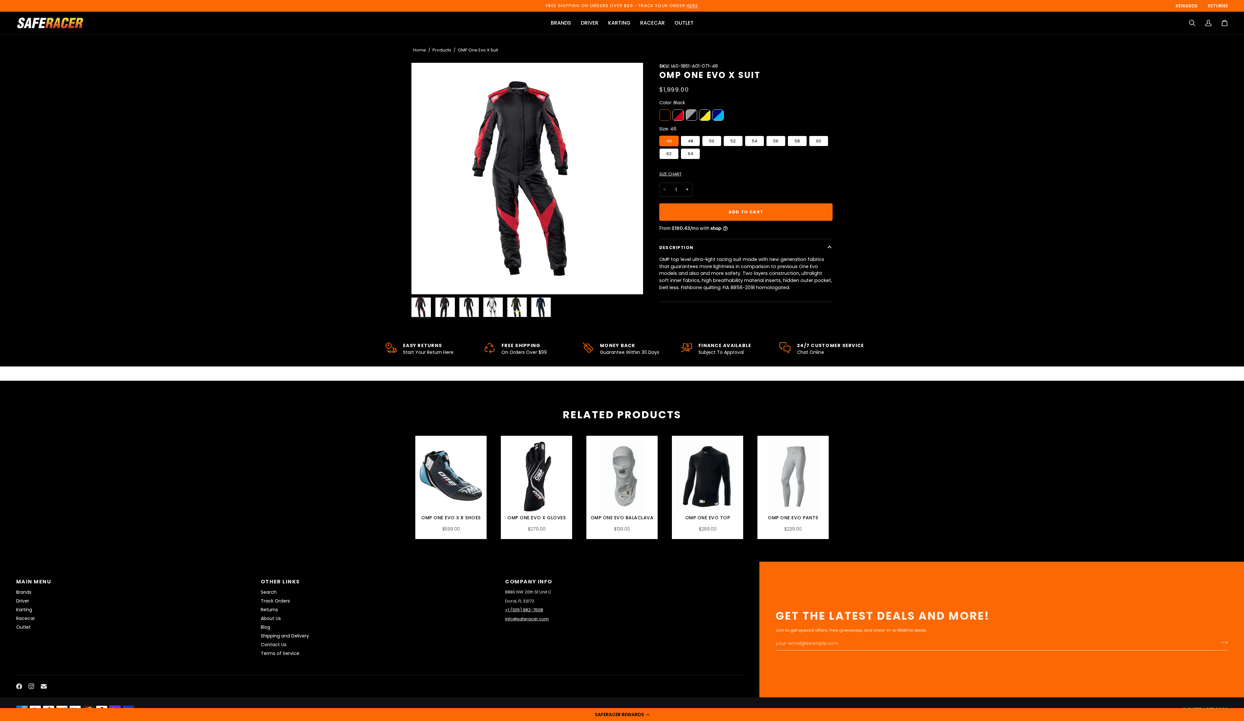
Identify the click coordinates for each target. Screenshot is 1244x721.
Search (269, 592)
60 (818, 141)
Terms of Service (280, 653)
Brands (23, 592)
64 (690, 154)
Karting (24, 609)
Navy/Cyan (718, 115)
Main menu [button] (33, 581)
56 (775, 141)
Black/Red (678, 115)
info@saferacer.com (527, 619)
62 (669, 154)
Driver (22, 601)
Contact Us (273, 644)
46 (669, 141)
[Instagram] (31, 686)
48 (690, 141)
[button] (622, 714)
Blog (265, 627)
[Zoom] (527, 178)
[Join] (1222, 642)
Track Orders (275, 601)
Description (676, 247)
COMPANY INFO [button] (528, 581)
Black (665, 115)
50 (711, 141)
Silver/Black (691, 115)
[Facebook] (19, 686)
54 (754, 141)
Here (692, 6)
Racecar (25, 618)
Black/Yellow (704, 115)
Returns (269, 609)
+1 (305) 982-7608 (524, 610)
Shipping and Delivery (285, 636)
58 (797, 141)
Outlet (23, 627)
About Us (271, 618)
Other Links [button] (280, 581)
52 (733, 141)
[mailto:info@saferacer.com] (44, 686)
